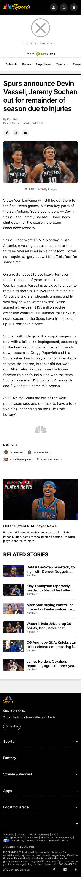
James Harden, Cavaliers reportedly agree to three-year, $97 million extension (51, 663)
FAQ (54, 834)
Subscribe (12, 726)
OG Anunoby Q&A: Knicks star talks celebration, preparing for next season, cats (51, 644)
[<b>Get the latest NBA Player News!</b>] (40, 500)
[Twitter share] (16, 132)
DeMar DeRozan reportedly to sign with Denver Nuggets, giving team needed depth (51, 569)
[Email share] (25, 132)
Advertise (8, 834)
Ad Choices (47, 837)
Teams (60, 64)
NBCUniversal (26, 846)
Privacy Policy (64, 837)
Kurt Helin (13, 119)
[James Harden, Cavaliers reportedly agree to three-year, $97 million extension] (13, 665)
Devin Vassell (16, 452)
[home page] (17, 7)
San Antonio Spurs (50, 459)
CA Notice (40, 840)
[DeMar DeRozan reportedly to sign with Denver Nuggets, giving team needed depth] (13, 571)
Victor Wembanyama (20, 459)
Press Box (32, 837)
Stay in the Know (14, 710)
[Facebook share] (6, 132)
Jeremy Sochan (41, 452)
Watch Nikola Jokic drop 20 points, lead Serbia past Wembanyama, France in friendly (49, 625)
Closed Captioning (38, 834)
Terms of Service (58, 840)
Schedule (11, 64)
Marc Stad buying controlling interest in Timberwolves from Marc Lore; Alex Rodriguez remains (51, 607)
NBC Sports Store (14, 837)
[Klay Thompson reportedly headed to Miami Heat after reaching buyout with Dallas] (13, 589)
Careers (21, 834)
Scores (26, 64)
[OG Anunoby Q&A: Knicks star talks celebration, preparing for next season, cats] (13, 646)
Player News (43, 64)
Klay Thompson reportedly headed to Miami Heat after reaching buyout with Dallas (49, 588)
